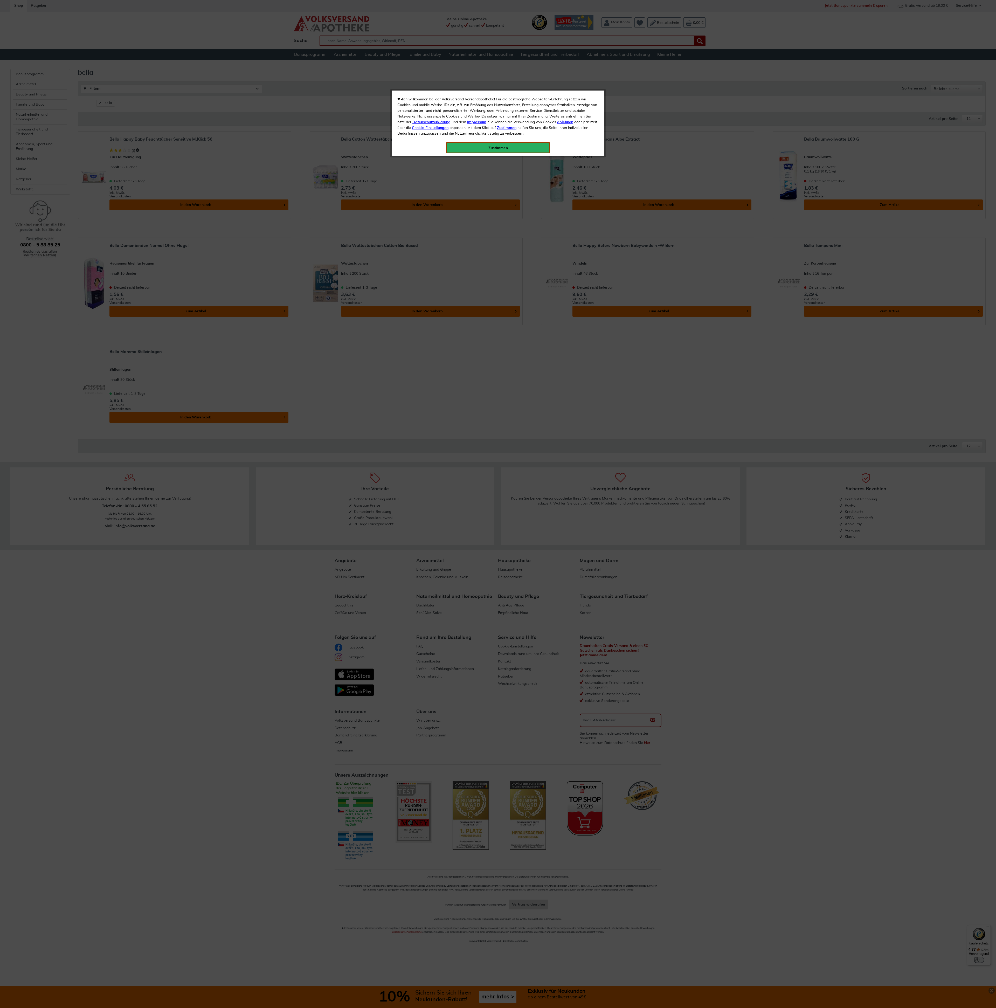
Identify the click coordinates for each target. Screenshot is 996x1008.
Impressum (476, 122)
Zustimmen (506, 128)
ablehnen (565, 122)
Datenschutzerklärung (431, 122)
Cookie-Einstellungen (430, 128)
